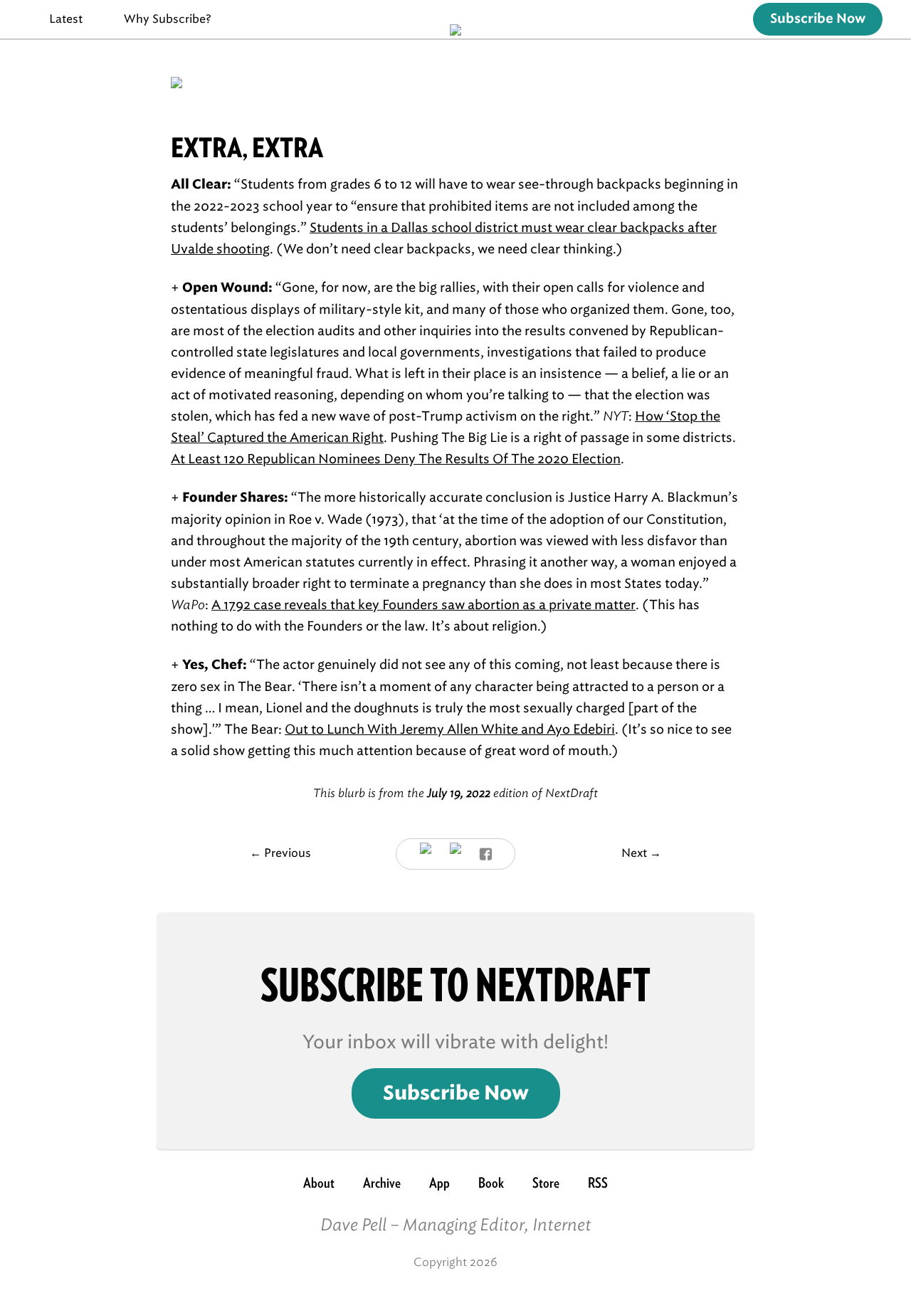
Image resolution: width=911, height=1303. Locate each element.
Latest (66, 19)
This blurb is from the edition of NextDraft (455, 793)
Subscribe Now (817, 19)
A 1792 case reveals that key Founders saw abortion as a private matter (423, 605)
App (439, 1182)
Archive (382, 1182)
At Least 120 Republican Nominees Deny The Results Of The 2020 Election (396, 459)
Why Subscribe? (167, 19)
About (319, 1182)
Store (545, 1182)
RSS (598, 1182)
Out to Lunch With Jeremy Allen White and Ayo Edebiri (450, 729)
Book (491, 1182)
